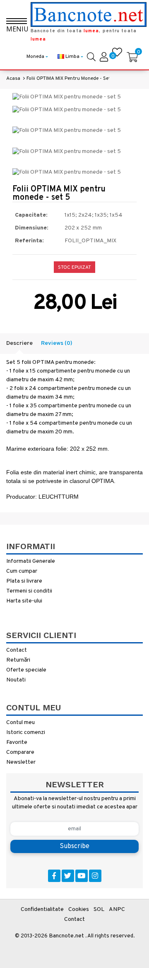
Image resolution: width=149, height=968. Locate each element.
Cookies (78, 909)
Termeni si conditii (29, 591)
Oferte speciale (26, 670)
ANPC (117, 909)
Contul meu (20, 722)
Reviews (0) (56, 343)
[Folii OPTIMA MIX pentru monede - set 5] (66, 97)
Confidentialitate (42, 909)
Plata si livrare (24, 581)
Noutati (16, 680)
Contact (16, 650)
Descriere (19, 343)
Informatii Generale (30, 561)
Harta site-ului (24, 601)
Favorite (16, 742)
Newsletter (21, 762)
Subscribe (74, 846)
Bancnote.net (66, 935)
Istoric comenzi (25, 732)
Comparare (20, 752)
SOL (99, 909)
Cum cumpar (21, 571)
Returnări (18, 660)
